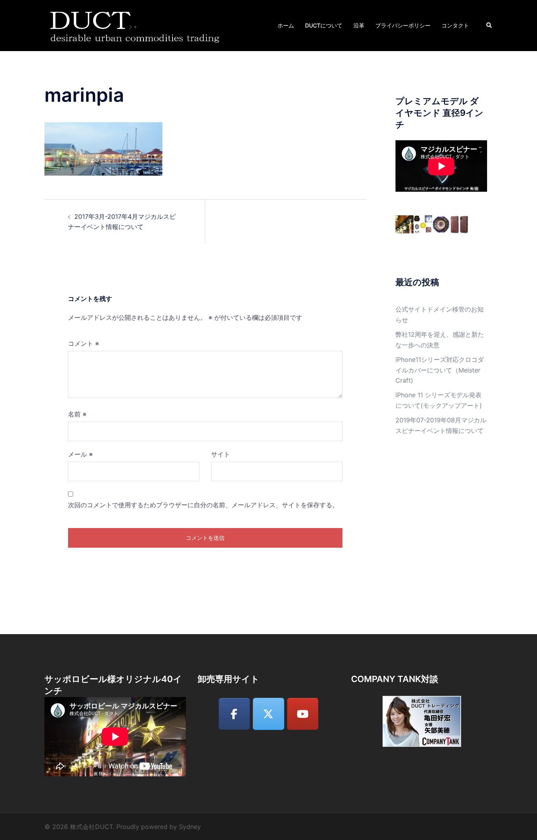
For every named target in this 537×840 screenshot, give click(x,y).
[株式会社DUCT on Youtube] (302, 714)
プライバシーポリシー (402, 25)
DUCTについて (323, 25)
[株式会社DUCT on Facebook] (234, 714)
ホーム (286, 25)
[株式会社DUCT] (136, 25)
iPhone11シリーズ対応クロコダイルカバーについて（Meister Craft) (439, 370)
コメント (83, 343)
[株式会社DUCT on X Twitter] (268, 714)
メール (80, 454)
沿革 (358, 25)
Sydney (190, 827)
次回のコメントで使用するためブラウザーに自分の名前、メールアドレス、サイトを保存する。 (203, 505)
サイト (220, 454)
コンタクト (455, 25)
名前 (77, 414)
